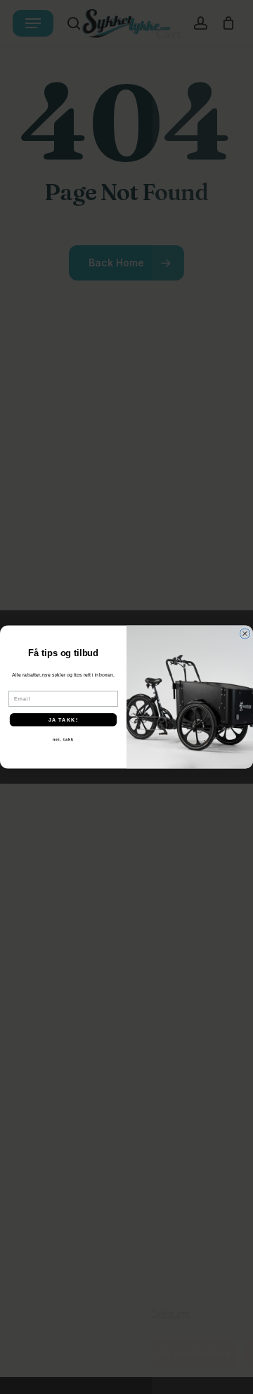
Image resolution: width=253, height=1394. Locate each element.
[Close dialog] (245, 634)
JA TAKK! (63, 719)
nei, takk (63, 739)
